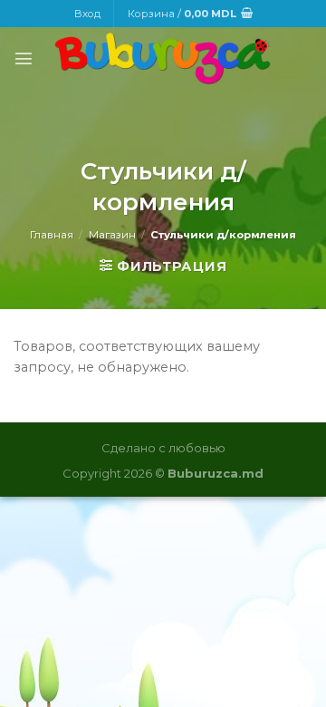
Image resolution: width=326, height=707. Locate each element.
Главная (51, 234)
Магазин (112, 234)
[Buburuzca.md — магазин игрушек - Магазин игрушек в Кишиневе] (163, 58)
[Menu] (24, 58)
